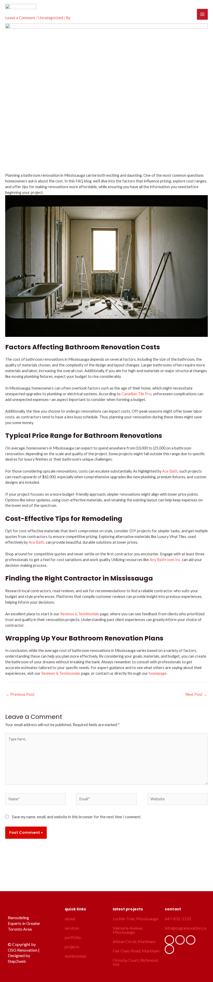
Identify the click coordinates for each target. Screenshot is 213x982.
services (72, 927)
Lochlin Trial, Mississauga (135, 918)
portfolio (73, 937)
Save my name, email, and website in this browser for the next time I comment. (76, 817)
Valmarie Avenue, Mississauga (128, 930)
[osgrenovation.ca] (20, 14)
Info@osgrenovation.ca (185, 927)
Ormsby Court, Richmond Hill (135, 962)
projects (72, 946)
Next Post (196, 694)
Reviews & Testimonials (79, 614)
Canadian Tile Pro (136, 394)
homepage (158, 673)
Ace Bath (170, 471)
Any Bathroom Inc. (165, 559)
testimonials (75, 955)
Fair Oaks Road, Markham (136, 950)
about (70, 918)
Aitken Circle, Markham (134, 941)
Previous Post (20, 694)
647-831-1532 (178, 918)
